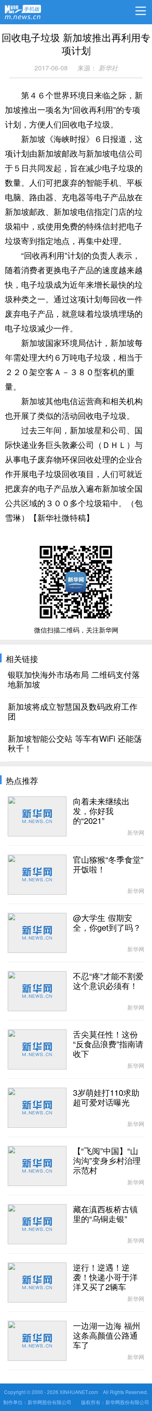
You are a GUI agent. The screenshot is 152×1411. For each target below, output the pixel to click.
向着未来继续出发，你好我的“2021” (101, 811)
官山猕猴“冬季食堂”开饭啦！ (108, 865)
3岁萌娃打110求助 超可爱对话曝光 (106, 1098)
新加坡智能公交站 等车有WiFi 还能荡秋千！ (75, 744)
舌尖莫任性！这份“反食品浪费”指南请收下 (108, 1044)
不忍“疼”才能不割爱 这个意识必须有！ (108, 981)
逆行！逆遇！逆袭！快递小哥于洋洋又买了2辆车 (105, 1277)
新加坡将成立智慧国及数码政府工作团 (72, 712)
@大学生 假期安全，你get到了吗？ (107, 923)
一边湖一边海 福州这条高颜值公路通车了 (106, 1336)
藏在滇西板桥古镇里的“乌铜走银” (105, 1214)
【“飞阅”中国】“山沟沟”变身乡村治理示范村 (107, 1161)
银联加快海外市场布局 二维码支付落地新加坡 (74, 680)
